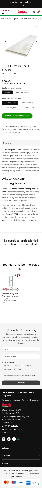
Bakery (17, 365)
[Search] (34, 11)
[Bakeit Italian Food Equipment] (23, 12)
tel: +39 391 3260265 (10, 426)
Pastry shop (28, 365)
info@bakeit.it (6, 433)
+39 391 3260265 (16, 429)
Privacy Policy (30, 375)
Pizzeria (7, 365)
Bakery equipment (12, 19)
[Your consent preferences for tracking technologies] (38, 484)
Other (18, 369)
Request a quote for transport (17, 116)
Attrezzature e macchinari (29, 19)
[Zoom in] (36, 26)
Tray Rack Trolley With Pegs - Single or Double (10, 295)
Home (2, 19)
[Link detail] (3, 439)
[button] (36, 42)
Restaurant (8, 369)
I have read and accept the (19, 375)
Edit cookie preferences (34, 472)
